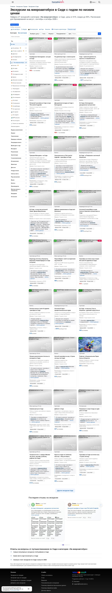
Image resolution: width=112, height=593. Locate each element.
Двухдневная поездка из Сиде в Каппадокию (63, 104)
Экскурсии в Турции (21, 6)
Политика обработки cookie (49, 588)
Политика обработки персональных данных (53, 585)
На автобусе (16, 29)
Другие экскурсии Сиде (65, 491)
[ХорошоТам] (58, 2)
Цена (70, 34)
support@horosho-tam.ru (81, 584)
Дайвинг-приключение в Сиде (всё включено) (64, 210)
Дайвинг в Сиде (59, 409)
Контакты (76, 581)
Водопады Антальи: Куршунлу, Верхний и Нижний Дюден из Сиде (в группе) (40, 260)
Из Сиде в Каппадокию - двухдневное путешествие (87, 104)
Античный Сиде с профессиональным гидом (62, 309)
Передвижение (61, 34)
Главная (12, 6)
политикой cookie (15, 590)
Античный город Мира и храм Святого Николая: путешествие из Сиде (89, 211)
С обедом (24, 29)
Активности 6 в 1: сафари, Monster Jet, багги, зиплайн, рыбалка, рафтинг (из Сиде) (40, 456)
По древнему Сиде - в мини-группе (64, 57)
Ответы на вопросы (46, 575)
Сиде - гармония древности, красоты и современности (87, 57)
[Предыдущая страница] (29, 505)
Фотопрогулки (34, 29)
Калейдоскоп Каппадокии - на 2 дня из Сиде (40, 57)
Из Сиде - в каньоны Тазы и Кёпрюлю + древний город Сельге (89, 309)
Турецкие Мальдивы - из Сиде (38, 155)
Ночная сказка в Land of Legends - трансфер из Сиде (40, 309)
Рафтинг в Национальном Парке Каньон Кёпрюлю (89, 357)
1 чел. (43, 34)
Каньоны (47, 29)
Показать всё (14, 25)
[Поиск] (99, 2)
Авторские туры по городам (18, 577)
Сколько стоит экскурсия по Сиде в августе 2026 (30, 560)
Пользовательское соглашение (50, 583)
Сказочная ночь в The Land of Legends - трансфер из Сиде (63, 156)
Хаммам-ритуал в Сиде (36, 409)
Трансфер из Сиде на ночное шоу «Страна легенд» (89, 455)
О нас (43, 577)
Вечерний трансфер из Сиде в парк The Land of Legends (40, 104)
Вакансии (44, 580)
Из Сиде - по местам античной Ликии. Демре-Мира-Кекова (38, 210)
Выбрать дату (34, 34)
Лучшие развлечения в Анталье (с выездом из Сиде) (40, 357)
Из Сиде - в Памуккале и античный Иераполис (89, 156)
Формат (51, 34)
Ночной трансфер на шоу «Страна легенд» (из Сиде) (64, 357)
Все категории (22, 33)
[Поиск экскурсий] (99, 33)
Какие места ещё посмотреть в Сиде (25, 556)
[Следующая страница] (101, 505)
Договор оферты (46, 590)
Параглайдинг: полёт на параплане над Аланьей (65, 259)
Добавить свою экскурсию (18, 583)
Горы (42, 29)
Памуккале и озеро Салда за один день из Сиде (89, 409)
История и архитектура (59, 29)
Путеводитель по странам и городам (21, 580)
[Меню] (13, 2)
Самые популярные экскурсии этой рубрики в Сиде (31, 552)
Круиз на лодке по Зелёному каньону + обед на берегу (62, 455)
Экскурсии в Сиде (33, 6)
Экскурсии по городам (17, 575)
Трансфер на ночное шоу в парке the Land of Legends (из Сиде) (89, 259)
